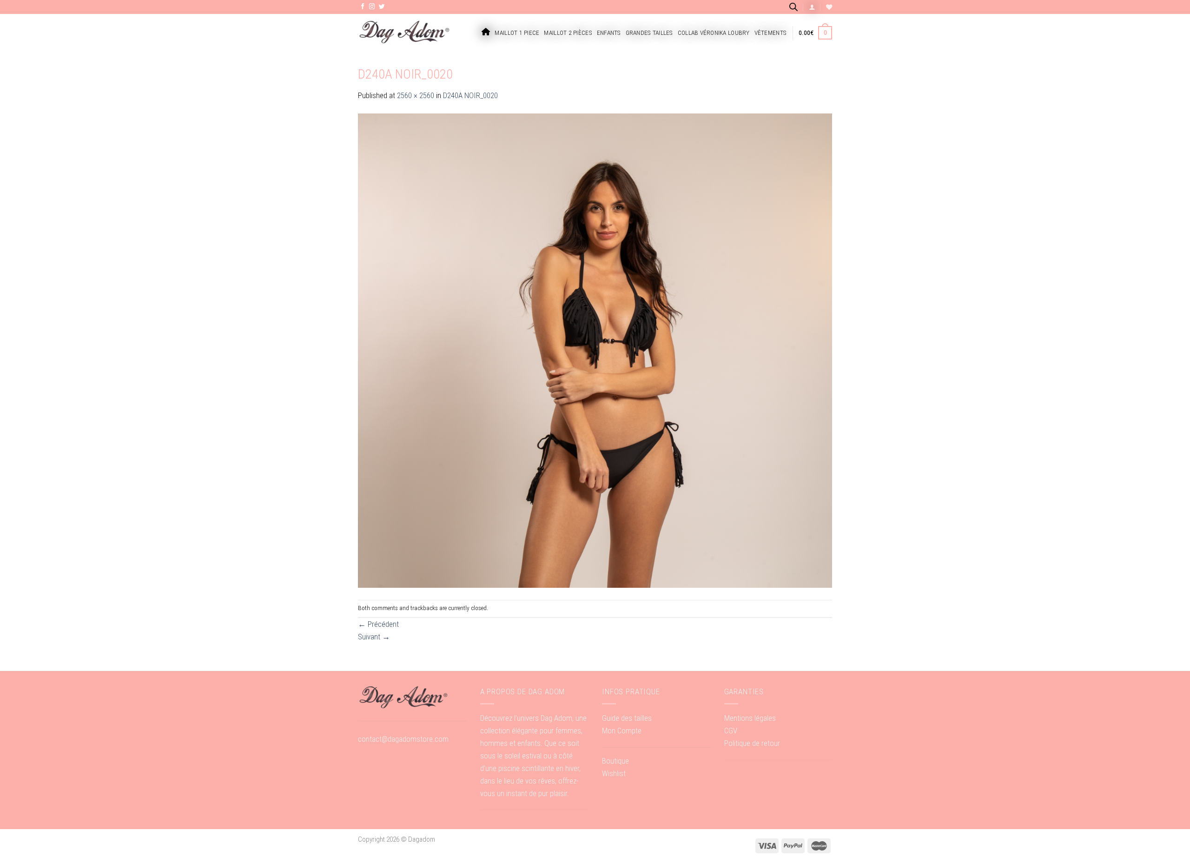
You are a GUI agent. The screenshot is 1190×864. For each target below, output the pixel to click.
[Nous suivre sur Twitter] (382, 7)
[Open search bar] (793, 7)
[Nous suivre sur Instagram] (372, 7)
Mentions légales (750, 718)
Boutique (615, 760)
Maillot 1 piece (517, 32)
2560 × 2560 (415, 95)
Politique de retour (752, 743)
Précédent (378, 624)
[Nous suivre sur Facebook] (363, 7)
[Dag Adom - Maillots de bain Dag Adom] (404, 32)
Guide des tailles (627, 718)
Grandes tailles (649, 32)
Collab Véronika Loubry (714, 32)
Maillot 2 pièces (568, 32)
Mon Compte (621, 730)
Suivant (374, 636)
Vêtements (770, 32)
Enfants (609, 32)
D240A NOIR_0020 (470, 95)
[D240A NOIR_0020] (595, 350)
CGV (730, 730)
